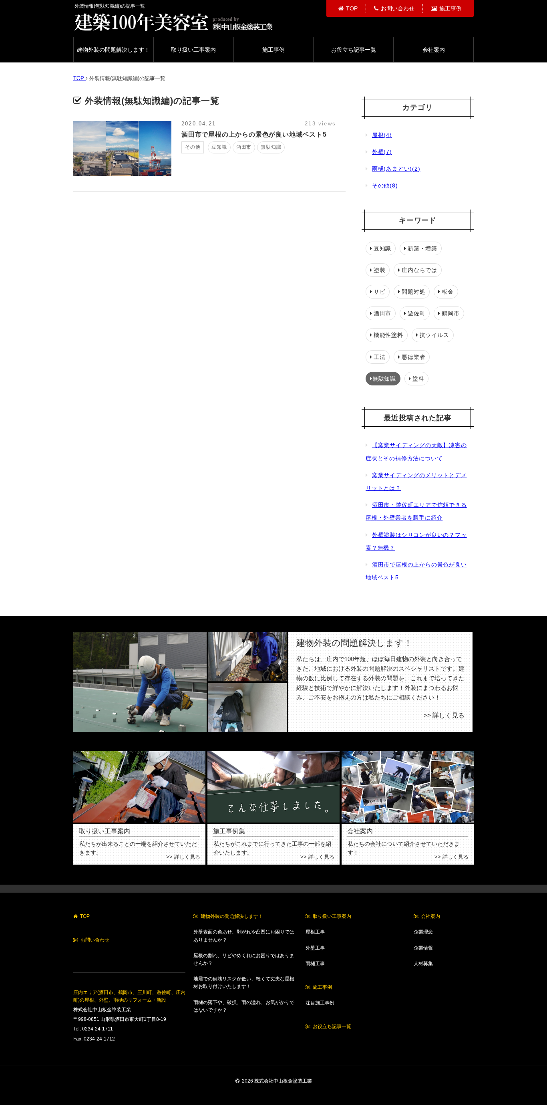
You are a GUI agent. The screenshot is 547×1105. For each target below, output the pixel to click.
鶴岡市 (450, 313)
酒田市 (382, 313)
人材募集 (423, 963)
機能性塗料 (388, 335)
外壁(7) (382, 152)
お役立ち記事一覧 (353, 49)
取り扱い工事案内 (193, 49)
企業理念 (423, 932)
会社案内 (433, 49)
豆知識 (382, 248)
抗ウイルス (434, 335)
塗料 (418, 378)
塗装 (380, 270)
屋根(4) (382, 135)
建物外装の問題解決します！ (113, 49)
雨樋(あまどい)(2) (396, 168)
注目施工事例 (320, 1003)
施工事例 (450, 8)
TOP (352, 8)
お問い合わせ (397, 8)
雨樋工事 (315, 963)
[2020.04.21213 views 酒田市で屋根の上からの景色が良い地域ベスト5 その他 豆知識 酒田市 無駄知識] (207, 173)
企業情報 (423, 948)
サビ (380, 291)
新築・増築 (422, 248)
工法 (380, 357)
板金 (448, 291)
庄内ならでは (419, 270)
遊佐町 (416, 313)
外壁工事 (315, 948)
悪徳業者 (413, 357)
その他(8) (385, 185)
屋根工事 (315, 932)
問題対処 (413, 291)
